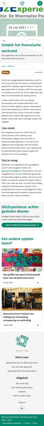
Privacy (28, 423)
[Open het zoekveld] (4, 3)
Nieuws (6, 72)
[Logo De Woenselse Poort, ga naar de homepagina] (22, 3)
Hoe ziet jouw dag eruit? (22, 367)
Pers (35, 423)
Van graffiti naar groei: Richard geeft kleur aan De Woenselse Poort (21, 276)
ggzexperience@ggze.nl (11, 171)
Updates (10, 66)
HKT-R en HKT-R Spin (22, 396)
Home (3, 66)
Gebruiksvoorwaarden (12, 423)
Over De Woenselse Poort (22, 387)
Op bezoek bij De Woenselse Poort (22, 371)
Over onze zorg (22, 383)
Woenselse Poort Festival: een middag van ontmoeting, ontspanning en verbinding (18, 317)
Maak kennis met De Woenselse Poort (22, 363)
